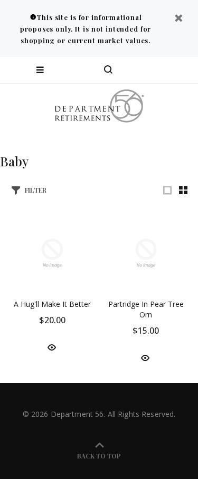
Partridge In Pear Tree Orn (146, 309)
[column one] (167, 190)
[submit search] (147, 70)
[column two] (183, 190)
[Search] (108, 70)
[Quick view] (51, 347)
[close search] (180, 70)
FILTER (35, 189)
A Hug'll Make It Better (52, 304)
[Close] (178, 19)
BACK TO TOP (99, 456)
